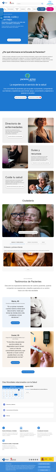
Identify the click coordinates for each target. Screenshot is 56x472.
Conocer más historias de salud (28, 371)
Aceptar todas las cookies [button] (44, 463)
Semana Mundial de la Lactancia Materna (38, 389)
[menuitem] (4, 9)
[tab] (17, 242)
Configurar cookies (44, 470)
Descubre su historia (15, 322)
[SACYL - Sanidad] (4, 2)
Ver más (28, 269)
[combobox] (28, 3)
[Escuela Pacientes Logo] (50, 3)
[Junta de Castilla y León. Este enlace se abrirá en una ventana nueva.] (12, 2)
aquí (20, 467)
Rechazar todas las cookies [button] (44, 466)
